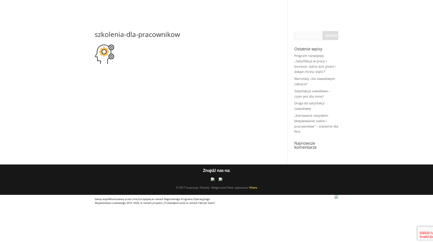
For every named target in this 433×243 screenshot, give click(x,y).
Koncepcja (153, 9)
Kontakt (249, 9)
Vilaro (253, 187)
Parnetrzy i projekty (195, 9)
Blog (230, 9)
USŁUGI (126, 9)
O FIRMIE (102, 9)
